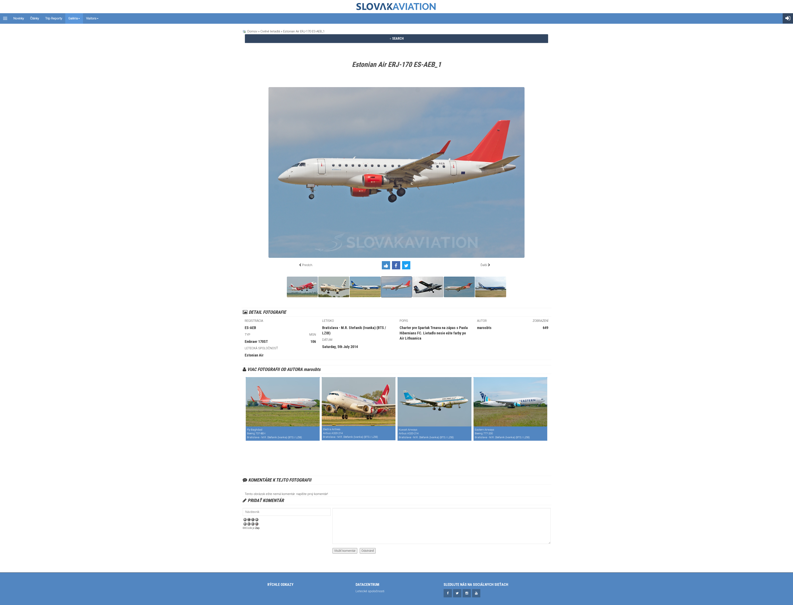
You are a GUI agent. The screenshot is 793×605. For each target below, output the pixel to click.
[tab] (396, 38)
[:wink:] (256, 519)
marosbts (484, 328)
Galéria (73, 18)
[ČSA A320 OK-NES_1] (302, 286)
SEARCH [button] (397, 38)
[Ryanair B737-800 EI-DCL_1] (365, 286)
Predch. (307, 265)
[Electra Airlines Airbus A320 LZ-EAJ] (359, 401)
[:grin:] (252, 519)
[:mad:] (248, 524)
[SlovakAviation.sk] (396, 6)
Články (34, 18)
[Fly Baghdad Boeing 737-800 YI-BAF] (283, 401)
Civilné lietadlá (270, 31)
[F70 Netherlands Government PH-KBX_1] (459, 286)
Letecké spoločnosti (370, 591)
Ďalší (484, 265)
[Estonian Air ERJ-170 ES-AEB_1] (396, 286)
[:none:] (245, 524)
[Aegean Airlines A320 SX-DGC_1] (333, 286)
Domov (252, 31)
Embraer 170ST (256, 341)
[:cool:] (248, 519)
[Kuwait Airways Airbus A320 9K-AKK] (434, 401)
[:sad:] (252, 524)
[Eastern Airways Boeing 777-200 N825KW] (510, 401)
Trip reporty (53, 18)
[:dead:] (256, 524)
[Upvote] (387, 266)
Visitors (91, 18)
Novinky (18, 18)
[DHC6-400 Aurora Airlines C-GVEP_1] (428, 286)
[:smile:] (245, 519)
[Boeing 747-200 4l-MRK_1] (490, 286)
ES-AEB (250, 328)
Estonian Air (254, 355)
